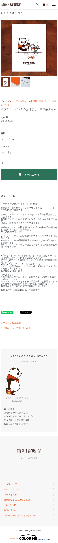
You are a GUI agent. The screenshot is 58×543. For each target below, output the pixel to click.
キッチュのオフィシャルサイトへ (20, 515)
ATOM (13, 504)
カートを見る (10, 494)
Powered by (13, 538)
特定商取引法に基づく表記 (17, 499)
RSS (6, 504)
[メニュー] (53, 4)
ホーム (3, 13)
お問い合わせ (10, 510)
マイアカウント (11, 489)
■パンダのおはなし (19, 101)
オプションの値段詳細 (11, 322)
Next (53, 47)
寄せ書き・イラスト (17, 13)
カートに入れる (32, 174)
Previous (4, 47)
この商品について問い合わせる (16, 328)
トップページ (10, 484)
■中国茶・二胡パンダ (39, 101)
